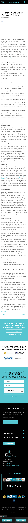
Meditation (3, 221)
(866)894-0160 (14, 2)
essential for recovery (6, 248)
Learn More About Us (10, 422)
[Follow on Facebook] (7, 486)
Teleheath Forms (9, 443)
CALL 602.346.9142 (14, 331)
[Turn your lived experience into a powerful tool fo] (7, 480)
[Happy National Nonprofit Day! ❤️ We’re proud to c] (23, 480)
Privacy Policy (16, 511)
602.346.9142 (9, 463)
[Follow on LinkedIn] (10, 486)
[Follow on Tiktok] (18, 486)
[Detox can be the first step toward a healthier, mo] (11, 480)
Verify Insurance (7, 520)
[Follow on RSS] (20, 486)
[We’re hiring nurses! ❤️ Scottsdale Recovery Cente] (17, 480)
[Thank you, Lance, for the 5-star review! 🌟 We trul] (20, 480)
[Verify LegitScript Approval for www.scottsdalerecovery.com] (14, 500)
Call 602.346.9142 (21, 520)
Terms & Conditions (7, 511)
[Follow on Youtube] (15, 486)
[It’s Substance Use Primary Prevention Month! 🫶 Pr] (14, 480)
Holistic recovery (5, 17)
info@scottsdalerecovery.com (12, 465)
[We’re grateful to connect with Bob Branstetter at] (4, 480)
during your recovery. (13, 57)
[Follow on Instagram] (12, 486)
